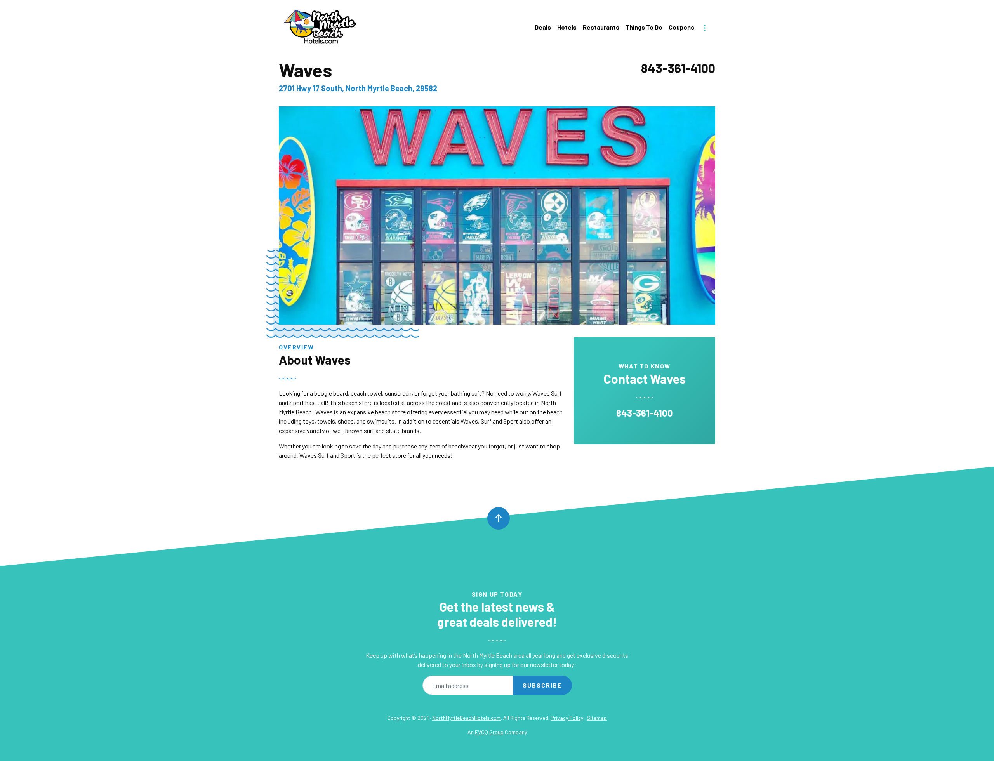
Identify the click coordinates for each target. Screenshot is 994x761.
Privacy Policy (567, 717)
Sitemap (597, 717)
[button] (704, 27)
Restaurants (601, 27)
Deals (543, 27)
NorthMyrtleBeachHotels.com (466, 717)
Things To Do (644, 27)
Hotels (567, 27)
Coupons (681, 27)
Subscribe (542, 685)
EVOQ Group (489, 732)
